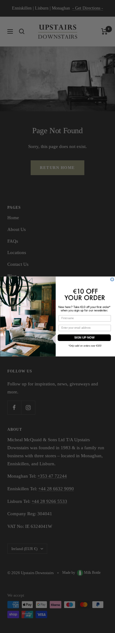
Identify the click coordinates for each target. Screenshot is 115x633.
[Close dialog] (112, 279)
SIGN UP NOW (84, 337)
